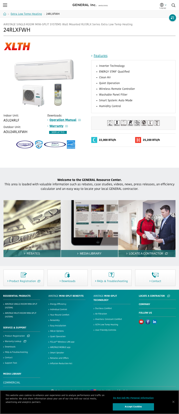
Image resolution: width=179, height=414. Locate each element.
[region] (89, 402)
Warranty (56, 126)
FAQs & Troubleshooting (16, 352)
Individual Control (58, 310)
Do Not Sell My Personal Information (133, 398)
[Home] (5, 13)
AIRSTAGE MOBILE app (60, 347)
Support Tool (11, 363)
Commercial (11, 382)
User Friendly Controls (105, 330)
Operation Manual (62, 120)
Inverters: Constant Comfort (108, 319)
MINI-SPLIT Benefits (66, 296)
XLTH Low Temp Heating (106, 325)
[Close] (173, 402)
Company (144, 304)
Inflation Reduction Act (61, 364)
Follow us (145, 313)
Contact (9, 358)
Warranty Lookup (13, 341)
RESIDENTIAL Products (17, 296)
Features (101, 56)
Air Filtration (101, 314)
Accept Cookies (133, 407)
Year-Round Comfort (59, 315)
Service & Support (14, 327)
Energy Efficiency (58, 304)
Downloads (10, 347)
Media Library (12, 374)
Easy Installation (58, 326)
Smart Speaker (57, 353)
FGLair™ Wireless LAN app (62, 342)
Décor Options (57, 331)
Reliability (55, 320)
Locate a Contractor (152, 296)
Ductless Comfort (103, 308)
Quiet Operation (58, 337)
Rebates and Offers (59, 358)
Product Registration (15, 336)
